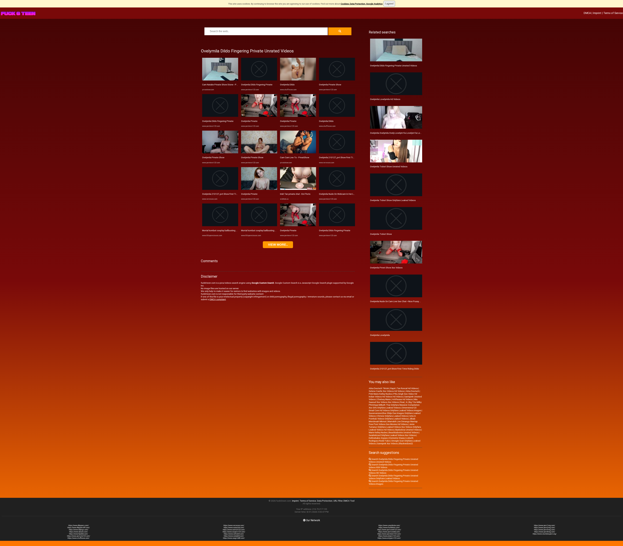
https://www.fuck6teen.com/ (389, 528)
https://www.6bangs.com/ (78, 530)
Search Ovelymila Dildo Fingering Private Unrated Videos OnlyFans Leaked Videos (393, 477)
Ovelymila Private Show (213, 157)
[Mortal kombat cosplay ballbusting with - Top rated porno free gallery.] (220, 225)
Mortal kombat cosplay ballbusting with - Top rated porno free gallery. (235, 230)
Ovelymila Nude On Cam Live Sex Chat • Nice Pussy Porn (397, 301)
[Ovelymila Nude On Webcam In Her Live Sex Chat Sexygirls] (337, 189)
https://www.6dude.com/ (78, 532)
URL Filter (337, 500)
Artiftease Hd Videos (402, 399)
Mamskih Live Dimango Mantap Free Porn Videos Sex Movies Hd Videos (393, 423)
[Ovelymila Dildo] (298, 79)
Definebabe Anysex (378, 438)
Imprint (597, 13)
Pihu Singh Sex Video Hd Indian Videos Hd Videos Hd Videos (393, 395)
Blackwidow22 (406, 443)
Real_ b (403, 402)
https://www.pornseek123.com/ (389, 530)
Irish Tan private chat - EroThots (295, 194)
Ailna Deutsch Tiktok (379, 388)
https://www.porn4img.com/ (544, 532)
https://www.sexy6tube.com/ (389, 525)
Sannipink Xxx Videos (387, 443)
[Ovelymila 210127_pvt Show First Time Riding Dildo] (220, 189)
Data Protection (324, 500)
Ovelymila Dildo (287, 84)
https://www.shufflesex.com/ (78, 538)
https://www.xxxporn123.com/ (234, 532)
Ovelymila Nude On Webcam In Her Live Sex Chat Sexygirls (347, 194)
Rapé (392, 388)
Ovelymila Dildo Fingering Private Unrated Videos (393, 65)
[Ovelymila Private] (259, 116)
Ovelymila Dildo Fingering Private (217, 121)
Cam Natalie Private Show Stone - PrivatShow (224, 84)
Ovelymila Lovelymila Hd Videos (385, 99)
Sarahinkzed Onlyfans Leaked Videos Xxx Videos (392, 435)
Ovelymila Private (249, 121)
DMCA (587, 13)
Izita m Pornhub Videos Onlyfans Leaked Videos (392, 417)
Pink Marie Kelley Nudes (380, 394)
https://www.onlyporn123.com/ (389, 538)
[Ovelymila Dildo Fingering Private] (220, 116)
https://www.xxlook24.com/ (234, 536)
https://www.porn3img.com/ (544, 530)
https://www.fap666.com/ (78, 534)
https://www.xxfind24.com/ (234, 534)
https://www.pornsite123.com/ (78, 536)
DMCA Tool (348, 500)
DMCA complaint (218, 299)
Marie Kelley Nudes (378, 432)
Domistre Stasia (397, 438)
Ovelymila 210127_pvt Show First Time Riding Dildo (226, 194)
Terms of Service (613, 13)
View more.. (278, 244)
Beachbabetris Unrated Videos (403, 432)
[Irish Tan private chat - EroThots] (298, 189)
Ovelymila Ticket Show (381, 234)
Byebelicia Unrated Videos (408, 429)
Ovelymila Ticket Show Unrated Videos (388, 166)
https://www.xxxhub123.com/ (234, 530)
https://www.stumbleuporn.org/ (544, 534)
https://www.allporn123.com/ (389, 536)
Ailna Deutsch (412, 391)
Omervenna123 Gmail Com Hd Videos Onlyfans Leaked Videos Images (395, 409)
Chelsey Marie (384, 399)
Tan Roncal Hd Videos (407, 388)
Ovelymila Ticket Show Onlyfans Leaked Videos (393, 200)
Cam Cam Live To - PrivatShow (294, 157)
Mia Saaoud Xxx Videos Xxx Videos (393, 401)
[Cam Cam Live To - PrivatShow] (298, 152)
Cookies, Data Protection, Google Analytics (362, 3)
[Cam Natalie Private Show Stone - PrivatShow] (220, 79)
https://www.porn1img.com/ (544, 525)
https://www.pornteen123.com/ (389, 534)
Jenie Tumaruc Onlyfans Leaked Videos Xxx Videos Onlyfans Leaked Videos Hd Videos (395, 427)
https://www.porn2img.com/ (544, 528)
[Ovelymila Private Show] (220, 152)
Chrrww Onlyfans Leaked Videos (392, 416)
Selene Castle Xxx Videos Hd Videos (386, 391)
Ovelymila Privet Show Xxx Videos (386, 267)
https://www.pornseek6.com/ (389, 532)
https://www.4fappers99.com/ (78, 528)
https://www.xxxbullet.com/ (234, 528)
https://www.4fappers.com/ (78, 525)
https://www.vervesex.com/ (233, 525)
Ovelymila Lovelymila (380, 335)
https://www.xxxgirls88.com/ (234, 538)
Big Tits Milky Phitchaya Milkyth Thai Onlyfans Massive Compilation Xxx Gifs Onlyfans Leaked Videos (395, 405)
